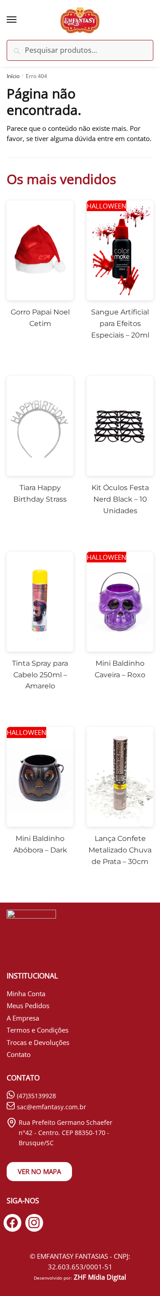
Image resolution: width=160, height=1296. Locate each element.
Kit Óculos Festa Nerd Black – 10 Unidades (120, 499)
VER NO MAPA (39, 1171)
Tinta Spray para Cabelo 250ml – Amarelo (40, 675)
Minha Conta (26, 993)
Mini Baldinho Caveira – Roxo (120, 669)
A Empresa (23, 1017)
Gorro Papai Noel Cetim (40, 318)
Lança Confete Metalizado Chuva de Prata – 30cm (120, 850)
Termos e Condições (37, 1029)
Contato (19, 1054)
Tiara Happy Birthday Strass (40, 493)
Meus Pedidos (28, 1005)
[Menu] (20, 20)
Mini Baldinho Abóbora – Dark (40, 844)
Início (13, 76)
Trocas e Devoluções (38, 1042)
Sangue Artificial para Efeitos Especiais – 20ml (120, 323)
